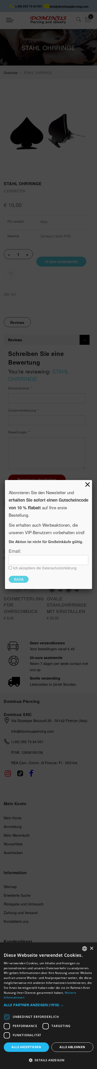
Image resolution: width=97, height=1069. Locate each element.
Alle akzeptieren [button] (26, 1047)
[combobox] (84, 948)
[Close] (87, 484)
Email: (15, 551)
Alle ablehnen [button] (72, 1047)
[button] (48, 1005)
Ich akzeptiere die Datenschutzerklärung (45, 567)
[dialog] (48, 1005)
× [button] (91, 948)
